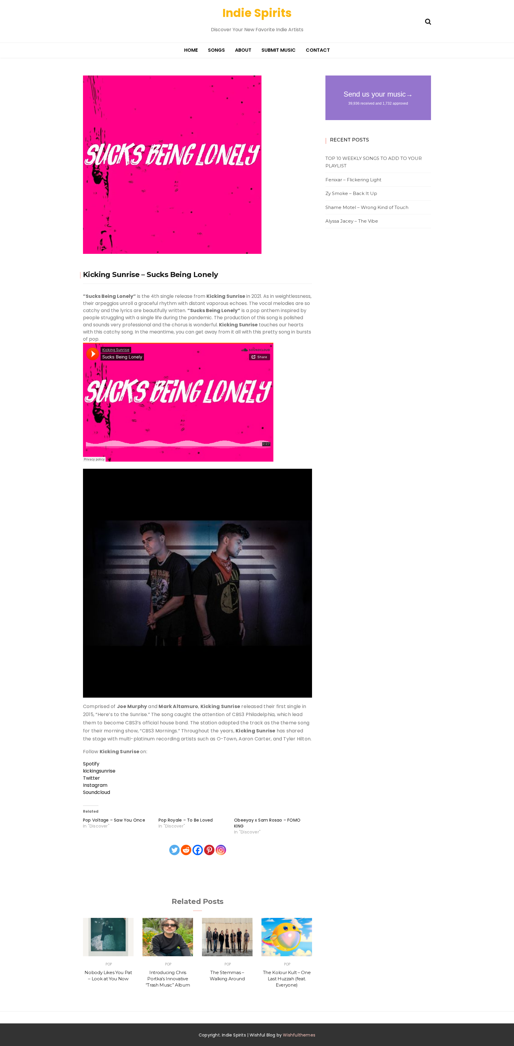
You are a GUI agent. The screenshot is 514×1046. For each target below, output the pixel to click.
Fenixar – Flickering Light (353, 180)
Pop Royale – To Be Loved (186, 820)
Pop (109, 964)
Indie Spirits (257, 13)
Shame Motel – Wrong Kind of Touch (366, 207)
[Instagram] (221, 850)
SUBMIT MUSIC (278, 50)
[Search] (428, 21)
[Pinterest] (209, 850)
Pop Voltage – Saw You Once (114, 820)
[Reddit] (186, 850)
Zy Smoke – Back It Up (351, 193)
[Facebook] (197, 850)
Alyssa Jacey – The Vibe (351, 221)
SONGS (216, 50)
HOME (191, 50)
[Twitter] (174, 850)
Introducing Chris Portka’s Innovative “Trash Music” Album (168, 979)
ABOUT (243, 50)
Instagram (95, 785)
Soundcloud (96, 792)
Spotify (91, 763)
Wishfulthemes (299, 1035)
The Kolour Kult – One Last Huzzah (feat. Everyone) (287, 979)
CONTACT (318, 50)
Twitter (91, 778)
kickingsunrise (99, 770)
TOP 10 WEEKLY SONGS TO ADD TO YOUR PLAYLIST (373, 162)
